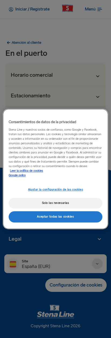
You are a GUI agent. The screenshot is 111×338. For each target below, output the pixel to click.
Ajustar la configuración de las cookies (55, 190)
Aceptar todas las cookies (55, 217)
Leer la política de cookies (26, 171)
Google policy (17, 175)
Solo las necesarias (55, 203)
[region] (55, 169)
